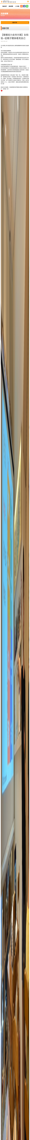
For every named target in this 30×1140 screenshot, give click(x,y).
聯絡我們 (4, 6)
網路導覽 (11, 6)
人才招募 (17, 6)
